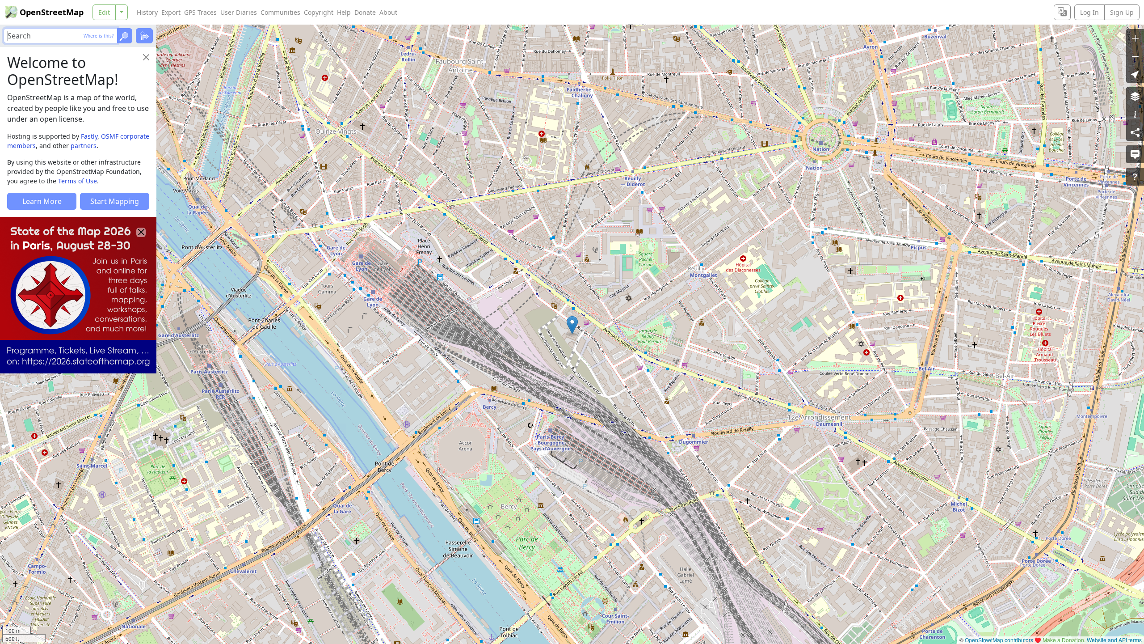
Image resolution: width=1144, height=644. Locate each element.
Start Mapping (114, 201)
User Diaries (238, 12)
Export (171, 12)
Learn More (42, 201)
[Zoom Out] (1135, 56)
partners (84, 145)
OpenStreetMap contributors (999, 640)
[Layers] (1135, 96)
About (388, 12)
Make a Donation (1063, 640)
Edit (104, 12)
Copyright (318, 12)
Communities (280, 12)
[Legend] (1135, 114)
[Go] (124, 35)
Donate (365, 12)
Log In (1089, 12)
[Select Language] (1062, 12)
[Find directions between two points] (144, 35)
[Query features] (1135, 177)
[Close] (146, 57)
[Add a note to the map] (1135, 154)
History (147, 12)
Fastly (89, 136)
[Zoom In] (1135, 38)
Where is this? (99, 36)
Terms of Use (77, 181)
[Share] (1135, 132)
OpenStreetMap (52, 12)
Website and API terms (1114, 640)
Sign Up (1122, 12)
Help (344, 12)
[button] (572, 325)
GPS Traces (200, 12)
